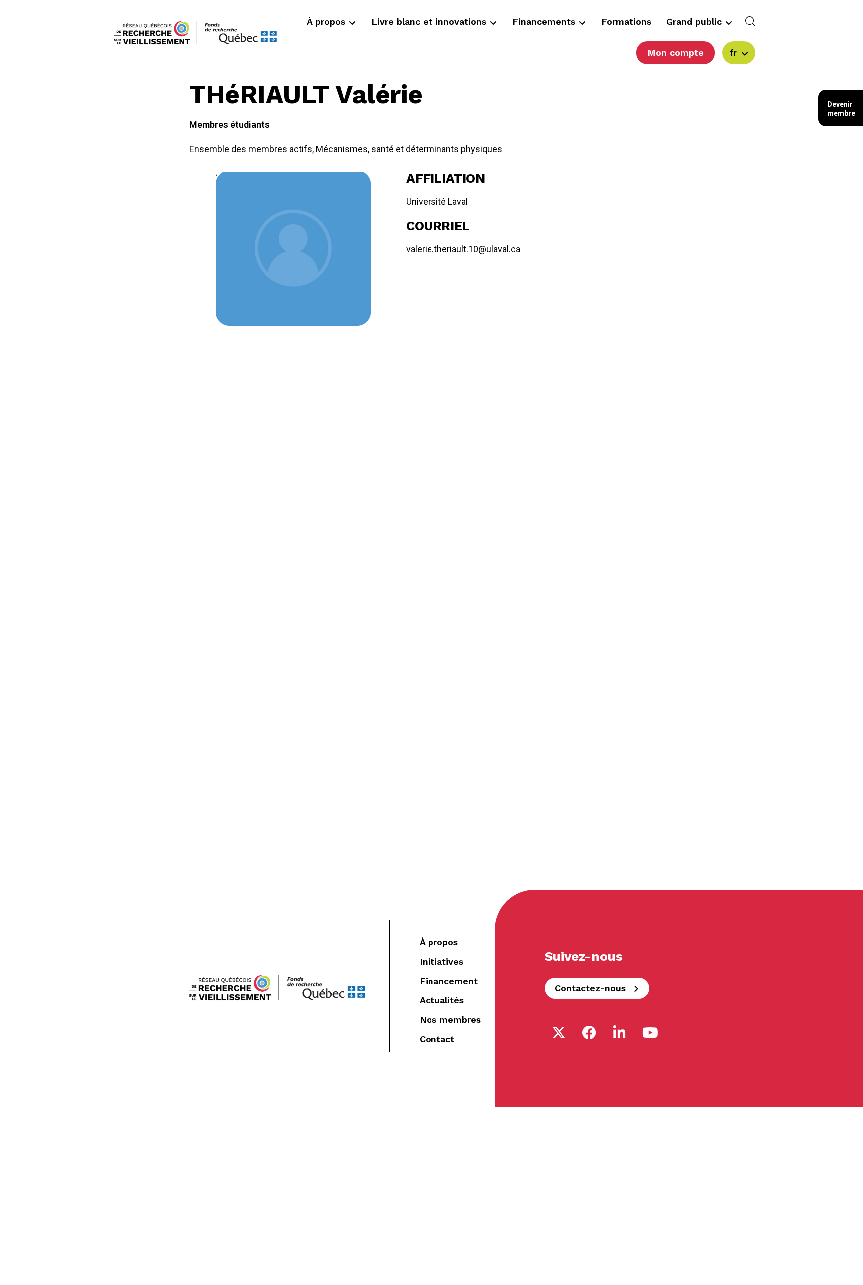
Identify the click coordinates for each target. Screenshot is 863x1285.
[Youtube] (650, 1033)
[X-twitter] (559, 1033)
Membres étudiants (229, 124)
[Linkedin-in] (620, 1033)
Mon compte (675, 52)
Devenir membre (841, 108)
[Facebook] (589, 1033)
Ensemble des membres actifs (250, 149)
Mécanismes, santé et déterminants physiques (409, 149)
